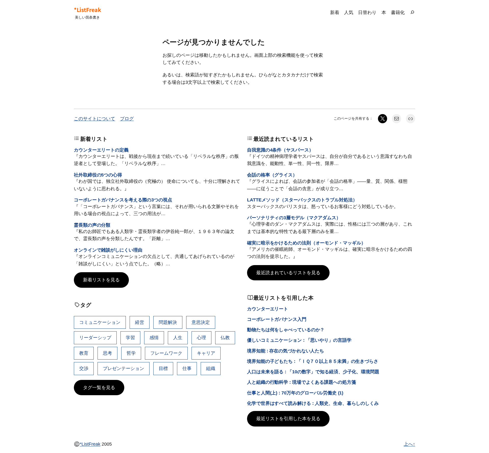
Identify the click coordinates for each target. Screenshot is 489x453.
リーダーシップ (95, 337)
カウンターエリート (267, 308)
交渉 (83, 368)
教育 (83, 353)
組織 (210, 368)
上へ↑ (409, 444)
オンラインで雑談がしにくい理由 (108, 250)
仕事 (187, 368)
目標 (163, 368)
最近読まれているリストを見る (288, 272)
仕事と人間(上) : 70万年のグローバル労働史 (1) (295, 392)
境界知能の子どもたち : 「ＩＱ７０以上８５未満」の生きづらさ (312, 361)
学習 (130, 337)
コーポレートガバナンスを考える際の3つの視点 (123, 199)
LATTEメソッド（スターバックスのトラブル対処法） (302, 199)
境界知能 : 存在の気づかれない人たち (285, 350)
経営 (139, 322)
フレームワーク (166, 353)
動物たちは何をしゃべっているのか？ (285, 329)
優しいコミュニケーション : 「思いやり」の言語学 (299, 340)
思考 (107, 353)
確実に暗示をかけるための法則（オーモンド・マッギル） (306, 242)
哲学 (131, 353)
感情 (154, 337)
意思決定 (201, 322)
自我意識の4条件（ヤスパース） (280, 150)
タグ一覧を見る (99, 387)
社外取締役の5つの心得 (98, 174)
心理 (201, 337)
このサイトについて (94, 118)
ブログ (127, 118)
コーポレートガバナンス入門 (276, 319)
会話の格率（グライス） (272, 174)
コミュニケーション (99, 322)
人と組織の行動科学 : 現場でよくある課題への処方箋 (301, 382)
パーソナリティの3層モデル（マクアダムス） (294, 217)
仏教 (225, 337)
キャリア (206, 353)
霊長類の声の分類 (92, 225)
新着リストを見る (101, 279)
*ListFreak (87, 10)
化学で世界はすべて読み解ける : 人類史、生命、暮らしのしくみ (313, 403)
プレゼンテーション (123, 368)
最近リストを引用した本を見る (288, 418)
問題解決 (168, 322)
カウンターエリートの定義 (101, 150)
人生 (177, 337)
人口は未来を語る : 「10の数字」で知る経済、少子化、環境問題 (313, 371)
